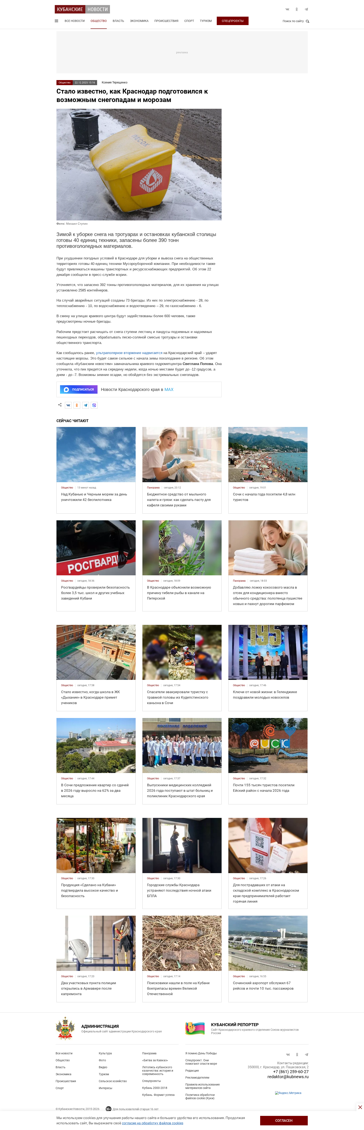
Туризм (206, 21)
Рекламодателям (197, 1077)
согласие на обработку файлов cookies (152, 1123)
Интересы (105, 1088)
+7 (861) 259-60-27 (291, 1071)
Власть (118, 21)
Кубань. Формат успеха (158, 1094)
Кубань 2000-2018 (154, 1088)
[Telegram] (85, 405)
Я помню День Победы (201, 1053)
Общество (99, 21)
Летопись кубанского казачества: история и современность (157, 1071)
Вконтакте (287, 9)
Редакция (192, 1070)
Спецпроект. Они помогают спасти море (201, 1062)
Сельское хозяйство (113, 1081)
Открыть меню (57, 22)
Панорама (149, 1053)
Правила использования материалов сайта (202, 1086)
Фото (102, 1060)
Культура (105, 1053)
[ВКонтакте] (68, 405)
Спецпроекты (233, 21)
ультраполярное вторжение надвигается (129, 353)
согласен (283, 1121)
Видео (103, 1067)
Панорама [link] (153, 487)
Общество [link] (67, 487)
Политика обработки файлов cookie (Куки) (200, 1096)
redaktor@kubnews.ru (288, 1076)
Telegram (306, 9)
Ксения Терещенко (114, 82)
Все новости (75, 21)
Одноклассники (297, 9)
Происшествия (166, 21)
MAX (169, 389)
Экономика (139, 21)
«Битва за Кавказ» (155, 1060)
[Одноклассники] (77, 405)
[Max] (94, 405)
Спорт (189, 21)
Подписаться (83, 389)
